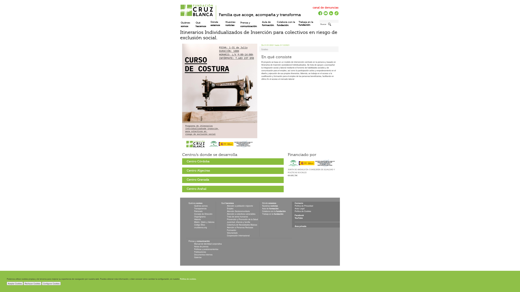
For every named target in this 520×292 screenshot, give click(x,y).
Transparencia (200, 208)
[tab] (233, 161)
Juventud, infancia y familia (238, 222)
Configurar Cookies (51, 283)
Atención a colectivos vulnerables (241, 214)
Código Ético (199, 224)
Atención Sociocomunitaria (238, 211)
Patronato (198, 211)
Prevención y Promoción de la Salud (242, 219)
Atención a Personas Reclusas (240, 227)
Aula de (268, 24)
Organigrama (200, 216)
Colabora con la (286, 24)
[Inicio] (197, 9)
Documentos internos (203, 254)
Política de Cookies (303, 211)
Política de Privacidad (304, 205)
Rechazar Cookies (32, 283)
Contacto (299, 203)
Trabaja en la (306, 23)
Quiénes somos (201, 205)
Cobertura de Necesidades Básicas (242, 224)
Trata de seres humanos (237, 216)
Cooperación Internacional (238, 235)
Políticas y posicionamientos (206, 249)
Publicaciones (200, 251)
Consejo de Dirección (203, 214)
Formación (231, 230)
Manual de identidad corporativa (208, 243)
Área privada (300, 226)
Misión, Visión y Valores (204, 222)
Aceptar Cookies (15, 283)
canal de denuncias (326, 7)
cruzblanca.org (200, 227)
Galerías (198, 257)
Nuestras (230, 24)
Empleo (264, 49)
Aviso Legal (300, 208)
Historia (197, 219)
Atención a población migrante (240, 205)
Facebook (299, 215)
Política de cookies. (188, 279)
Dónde (215, 24)
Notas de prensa (201, 246)
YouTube (299, 218)
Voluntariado (232, 232)
